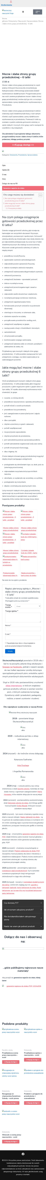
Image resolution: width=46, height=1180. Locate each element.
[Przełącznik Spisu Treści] (39, 195)
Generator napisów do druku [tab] (13, 188)
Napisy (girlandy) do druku (30, 817)
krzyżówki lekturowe (33, 890)
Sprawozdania (32, 21)
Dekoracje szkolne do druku (18, 803)
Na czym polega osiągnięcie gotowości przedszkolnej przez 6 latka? (18, 199)
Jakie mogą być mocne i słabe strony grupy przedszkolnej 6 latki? (19, 204)
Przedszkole (22, 155)
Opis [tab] (4, 165)
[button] (23, 12)
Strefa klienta (6, 5)
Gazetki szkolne (23, 789)
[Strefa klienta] (11, 2)
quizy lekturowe (8, 893)
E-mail (7, 634)
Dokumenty (13, 21)
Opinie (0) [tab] (5, 170)
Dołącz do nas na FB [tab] (9, 183)
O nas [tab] (4, 174)
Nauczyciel (22, 21)
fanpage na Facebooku (12, 667)
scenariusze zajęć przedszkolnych (14, 871)
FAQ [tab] (4, 179)
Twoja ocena (8, 606)
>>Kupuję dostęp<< (10, 1062)
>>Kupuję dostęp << (23, 144)
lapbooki (13, 887)
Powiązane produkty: (15, 208)
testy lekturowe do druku (26, 887)
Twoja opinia (11, 611)
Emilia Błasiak (22, 806)
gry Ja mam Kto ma (18, 890)
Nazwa (8, 625)
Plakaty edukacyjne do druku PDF (27, 851)
